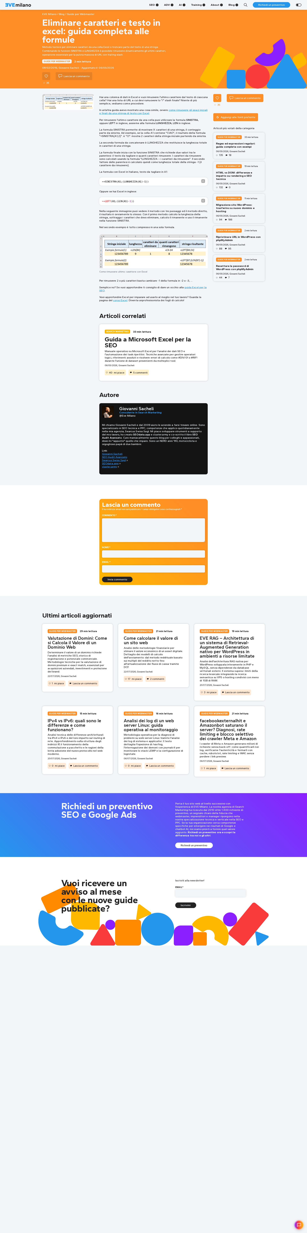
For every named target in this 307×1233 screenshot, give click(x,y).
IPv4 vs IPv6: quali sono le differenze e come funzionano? (74, 725)
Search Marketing (117, 331)
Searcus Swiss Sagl (114, 460)
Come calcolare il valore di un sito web (151, 640)
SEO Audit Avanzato (114, 457)
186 (230, 220)
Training (196, 4)
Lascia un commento (85, 683)
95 (229, 248)
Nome (106, 547)
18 (230, 155)
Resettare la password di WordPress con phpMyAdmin (234, 267)
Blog (231, 4)
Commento (109, 515)
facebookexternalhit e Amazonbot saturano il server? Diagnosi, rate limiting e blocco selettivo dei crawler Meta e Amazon (228, 729)
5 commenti (140, 372)
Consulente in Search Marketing (140, 412)
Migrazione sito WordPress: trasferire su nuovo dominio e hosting (235, 208)
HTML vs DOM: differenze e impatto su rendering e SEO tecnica (234, 176)
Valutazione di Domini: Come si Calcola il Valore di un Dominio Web (77, 642)
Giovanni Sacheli (112, 453)
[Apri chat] (299, 1225)
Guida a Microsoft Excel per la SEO (148, 342)
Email (106, 562)
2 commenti (157, 678)
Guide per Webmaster (57, 61)
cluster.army (109, 466)
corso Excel (120, 300)
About (215, 4)
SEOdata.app (110, 463)
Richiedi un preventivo (271, 4)
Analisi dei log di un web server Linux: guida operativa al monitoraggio (151, 725)
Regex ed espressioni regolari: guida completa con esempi (235, 145)
